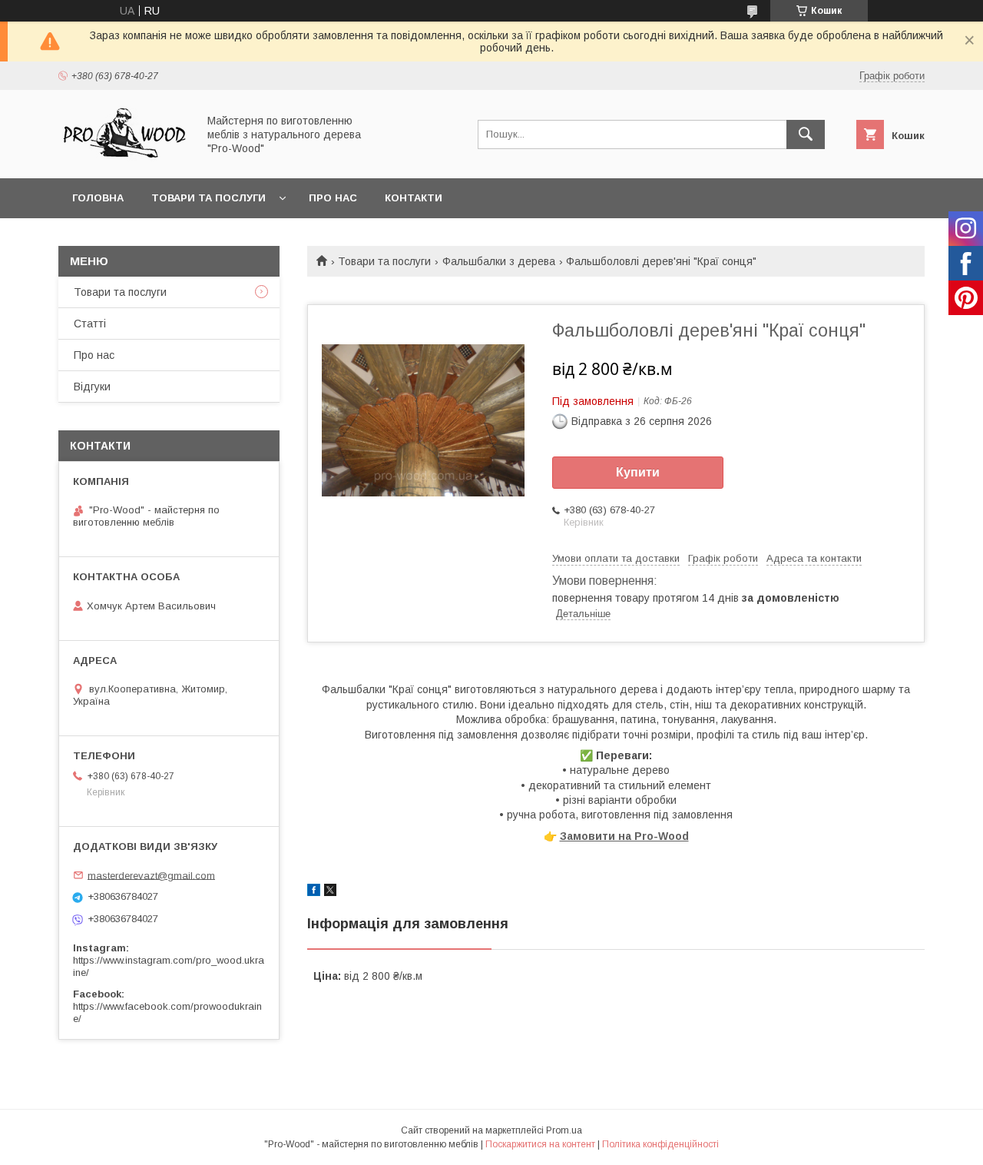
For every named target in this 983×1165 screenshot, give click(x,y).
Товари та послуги (208, 198)
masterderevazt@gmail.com (151, 875)
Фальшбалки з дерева (498, 261)
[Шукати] (805, 134)
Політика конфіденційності (660, 1144)
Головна (98, 198)
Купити (638, 472)
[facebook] (313, 892)
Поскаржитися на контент (540, 1144)
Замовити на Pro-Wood (624, 836)
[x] (330, 892)
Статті (90, 323)
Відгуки (92, 386)
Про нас (333, 198)
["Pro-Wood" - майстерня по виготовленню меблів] (123, 158)
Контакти (413, 198)
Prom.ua (564, 1130)
